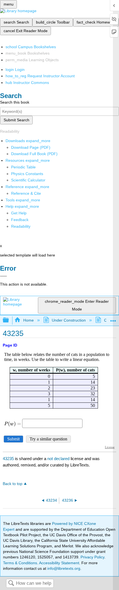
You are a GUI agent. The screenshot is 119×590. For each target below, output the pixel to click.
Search (11, 583)
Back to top (12, 484)
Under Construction (69, 320)
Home (28, 320)
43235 (8, 458)
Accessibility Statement (59, 563)
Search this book (14, 102)
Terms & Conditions (20, 563)
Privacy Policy (92, 557)
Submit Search (16, 120)
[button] (20, 219)
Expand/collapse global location (113, 318)
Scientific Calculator (28, 180)
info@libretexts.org (63, 568)
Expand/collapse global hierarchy (9, 320)
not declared (59, 458)
